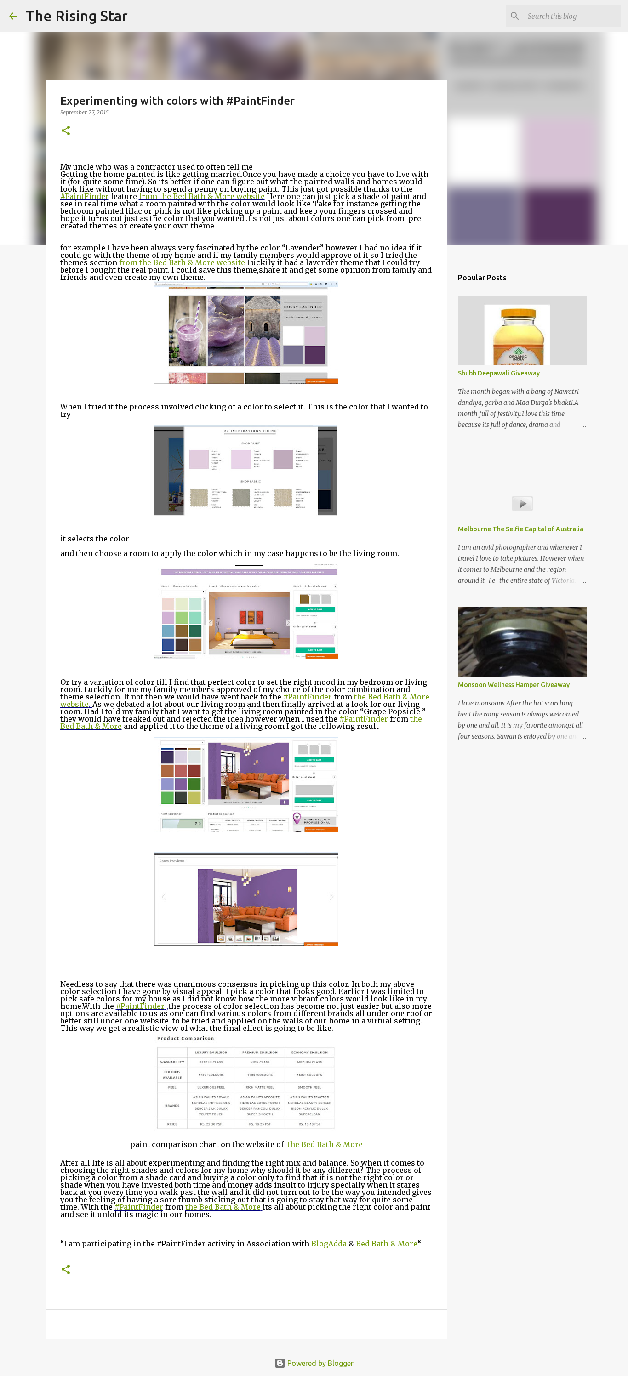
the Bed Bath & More (325, 1144)
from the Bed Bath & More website (202, 196)
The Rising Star (77, 15)
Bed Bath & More (386, 1243)
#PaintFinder (84, 196)
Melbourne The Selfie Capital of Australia (520, 529)
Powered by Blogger (319, 1363)
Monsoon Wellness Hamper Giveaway (514, 684)
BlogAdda (329, 1243)
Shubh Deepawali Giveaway (499, 373)
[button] (65, 131)
